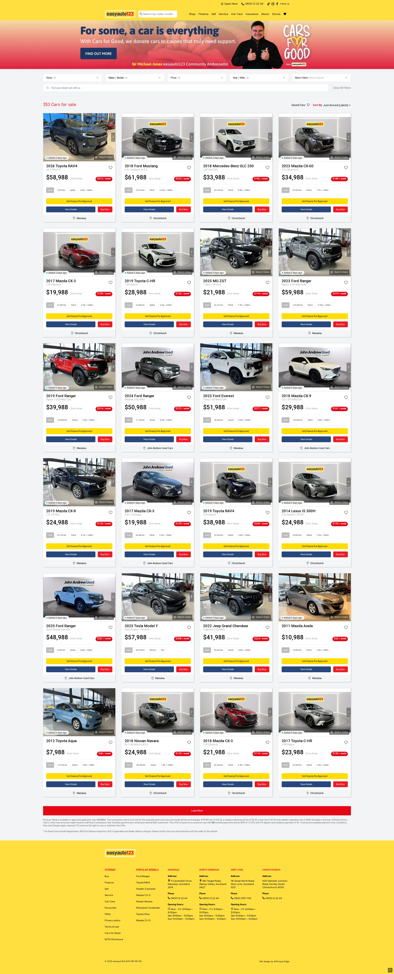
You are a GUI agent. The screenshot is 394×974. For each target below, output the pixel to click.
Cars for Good (113, 933)
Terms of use (112, 926)
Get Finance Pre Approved (79, 201)
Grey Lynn (237, 869)
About (265, 14)
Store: (49, 77)
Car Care (237, 14)
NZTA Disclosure (114, 939)
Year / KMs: (239, 77)
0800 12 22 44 (254, 4)
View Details (71, 209)
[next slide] (113, 137)
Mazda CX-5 (143, 920)
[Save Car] (110, 168)
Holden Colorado (145, 888)
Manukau (173, 869)
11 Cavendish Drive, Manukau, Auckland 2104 (180, 884)
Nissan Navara (144, 901)
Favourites (110, 907)
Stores (276, 14)
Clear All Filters (342, 87)
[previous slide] (45, 137)
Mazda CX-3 (143, 895)
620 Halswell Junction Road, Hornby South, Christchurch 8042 (274, 884)
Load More (197, 810)
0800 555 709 (242, 898)
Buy (107, 876)
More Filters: (302, 77)
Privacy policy (113, 920)
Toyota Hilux (143, 914)
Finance (203, 14)
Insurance (252, 14)
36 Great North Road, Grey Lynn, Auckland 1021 (243, 884)
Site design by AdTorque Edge (274, 961)
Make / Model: (116, 77)
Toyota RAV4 (143, 882)
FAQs (108, 914)
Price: (174, 77)
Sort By (317, 105)
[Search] (141, 14)
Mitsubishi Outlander (148, 907)
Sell (213, 14)
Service (223, 14)
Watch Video (106, 157)
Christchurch (271, 869)
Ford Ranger (143, 876)
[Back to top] (390, 970)
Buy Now (105, 209)
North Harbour (209, 869)
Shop (192, 14)
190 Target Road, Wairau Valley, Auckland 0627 (212, 884)
